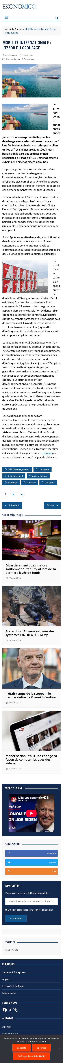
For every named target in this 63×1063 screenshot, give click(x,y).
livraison (31, 482)
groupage (13, 482)
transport (50, 482)
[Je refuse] (59, 1048)
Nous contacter (10, 1033)
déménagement (15, 476)
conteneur (44, 469)
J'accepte (21, 1047)
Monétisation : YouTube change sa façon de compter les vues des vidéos (31, 759)
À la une (19, 29)
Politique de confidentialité (31, 1056)
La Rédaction (11, 55)
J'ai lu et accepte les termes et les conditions (30, 909)
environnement (40, 476)
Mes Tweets (11, 949)
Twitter (13, 494)
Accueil (9, 29)
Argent (5, 979)
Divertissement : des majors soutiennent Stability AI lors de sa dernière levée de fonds (31, 569)
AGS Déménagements (19, 469)
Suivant (51, 505)
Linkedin (22, 494)
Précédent (13, 505)
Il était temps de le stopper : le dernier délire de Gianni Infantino (31, 695)
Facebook (5, 494)
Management (9, 993)
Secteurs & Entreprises (24, 59)
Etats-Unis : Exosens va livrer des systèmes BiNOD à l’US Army (30, 633)
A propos (6, 1026)
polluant (47, 453)
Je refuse (41, 1047)
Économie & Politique (13, 986)
